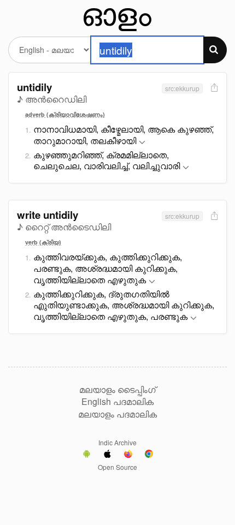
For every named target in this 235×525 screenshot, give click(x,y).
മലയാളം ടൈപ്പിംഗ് (117, 390)
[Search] (215, 50)
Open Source (117, 467)
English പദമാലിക (117, 402)
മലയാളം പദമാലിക (117, 414)
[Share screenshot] (213, 88)
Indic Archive (117, 442)
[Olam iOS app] (107, 455)
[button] (142, 142)
